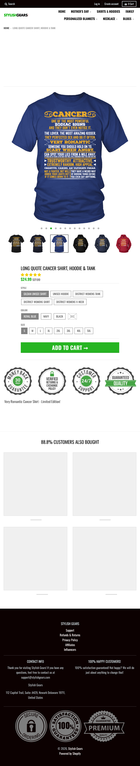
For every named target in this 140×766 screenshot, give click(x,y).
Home (6, 28)
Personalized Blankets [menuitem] (79, 18)
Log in (97, 4)
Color (24, 310)
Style (23, 288)
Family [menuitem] (130, 11)
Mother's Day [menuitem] (80, 11)
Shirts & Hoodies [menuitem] (108, 11)
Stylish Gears (75, 748)
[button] (31, 274)
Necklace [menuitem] (109, 18)
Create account (111, 4)
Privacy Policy (70, 640)
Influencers (70, 649)
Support (70, 630)
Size (23, 324)
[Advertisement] (70, 57)
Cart (131, 4)
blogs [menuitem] (127, 18)
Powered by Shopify (70, 753)
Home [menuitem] (61, 11)
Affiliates (70, 644)
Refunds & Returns (70, 635)
